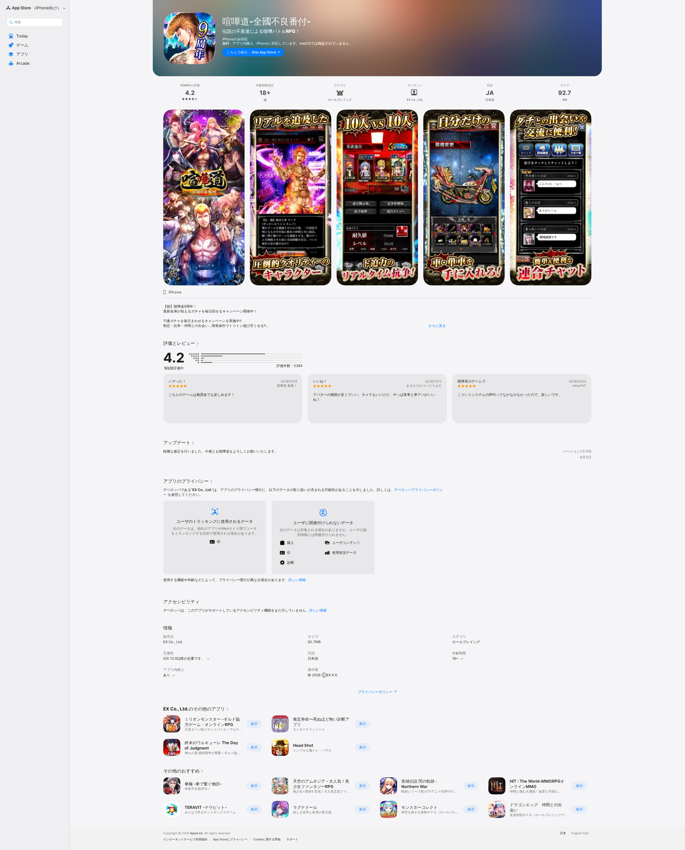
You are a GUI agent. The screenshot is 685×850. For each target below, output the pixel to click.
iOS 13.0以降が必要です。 (184, 658)
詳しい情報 (297, 580)
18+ (455, 658)
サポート (292, 839)
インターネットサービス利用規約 (185, 839)
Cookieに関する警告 (267, 839)
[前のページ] (158, 398)
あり (166, 675)
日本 (563, 833)
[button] (34, 36)
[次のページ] (596, 398)
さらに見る (437, 325)
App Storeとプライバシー (230, 839)
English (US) (580, 833)
